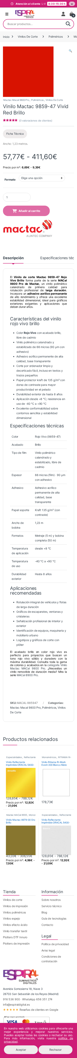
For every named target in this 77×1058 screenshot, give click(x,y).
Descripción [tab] (13, 258)
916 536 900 (11, 999)
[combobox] (33, 24)
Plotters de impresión (16, 943)
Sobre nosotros (51, 899)
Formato (10, 179)
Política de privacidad (55, 944)
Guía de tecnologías (53, 918)
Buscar (68, 24)
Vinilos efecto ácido (15, 924)
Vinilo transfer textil (15, 931)
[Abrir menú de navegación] (7, 14)
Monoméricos (49, 757)
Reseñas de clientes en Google (30, 1009)
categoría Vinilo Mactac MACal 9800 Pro (38, 666)
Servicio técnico (51, 906)
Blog (44, 912)
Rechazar (55, 1049)
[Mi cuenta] (63, 14)
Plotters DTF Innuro (15, 937)
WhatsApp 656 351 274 (37, 999)
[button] (70, 50)
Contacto (47, 924)
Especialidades (14, 757)
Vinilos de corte (12, 899)
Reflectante (30, 757)
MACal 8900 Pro (27, 675)
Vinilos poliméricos (14, 912)
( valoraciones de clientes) (35, 120)
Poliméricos (56, 36)
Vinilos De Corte (28, 36)
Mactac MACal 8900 (16, 815)
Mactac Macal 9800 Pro (16, 99)
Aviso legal (48, 950)
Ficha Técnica (15, 133)
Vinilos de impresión (15, 906)
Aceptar (21, 1049)
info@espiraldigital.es (16, 1004)
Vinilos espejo (11, 918)
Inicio (6, 36)
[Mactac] (27, 229)
